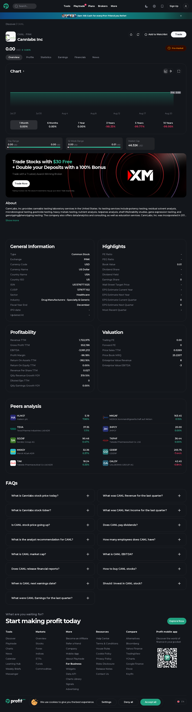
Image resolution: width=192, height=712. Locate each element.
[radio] (165, 71)
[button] (23, 125)
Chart (15, 71)
